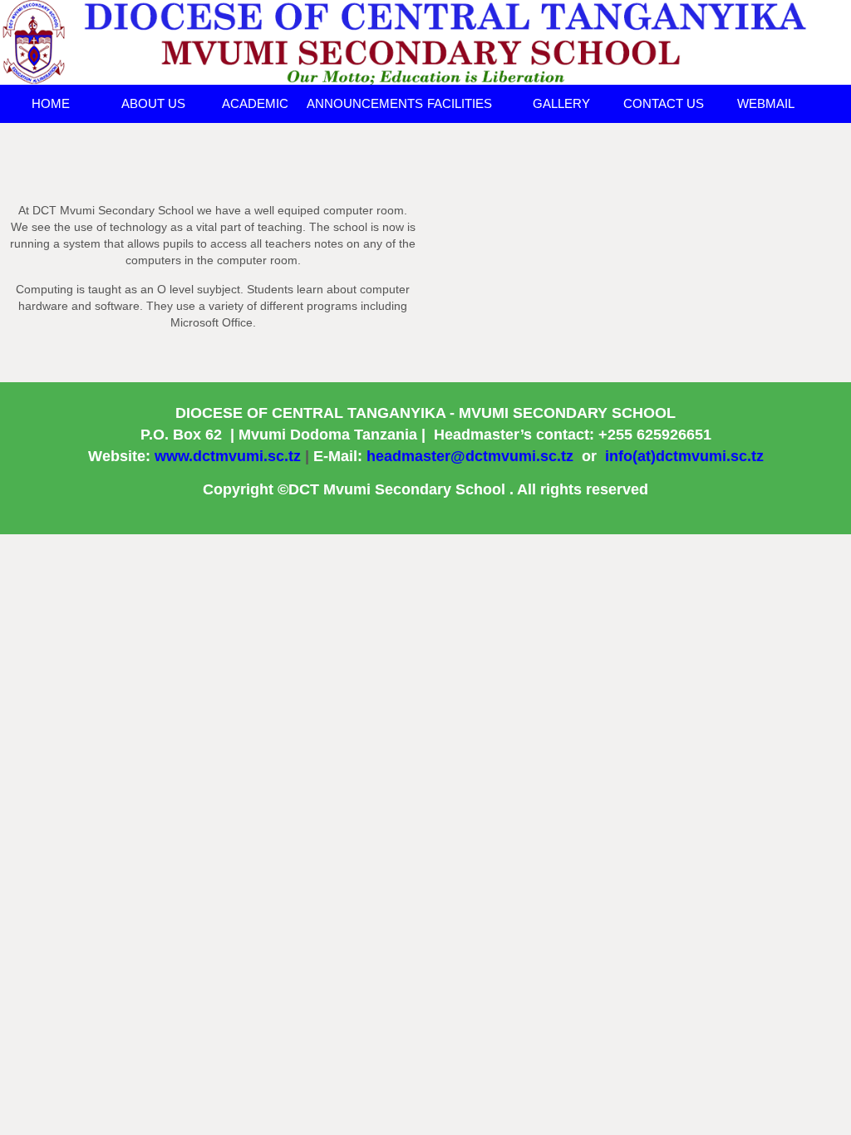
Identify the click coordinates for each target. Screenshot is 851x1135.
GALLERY (561, 103)
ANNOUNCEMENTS (358, 103)
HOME (51, 103)
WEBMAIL (765, 103)
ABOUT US (153, 103)
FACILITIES (459, 103)
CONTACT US (663, 103)
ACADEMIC (255, 103)
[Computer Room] (425, 41)
